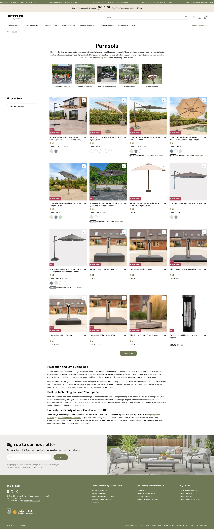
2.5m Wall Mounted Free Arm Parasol (186, 203)
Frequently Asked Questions (174, 525)
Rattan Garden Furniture (188, 490)
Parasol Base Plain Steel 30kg (102, 335)
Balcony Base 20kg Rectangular (103, 269)
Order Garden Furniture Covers (103, 496)
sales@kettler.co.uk (32, 500)
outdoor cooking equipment (69, 417)
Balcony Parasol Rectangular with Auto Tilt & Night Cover (144, 204)
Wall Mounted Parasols (107, 86)
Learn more (158, 156)
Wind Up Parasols (85, 86)
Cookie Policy (156, 525)
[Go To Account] (199, 17)
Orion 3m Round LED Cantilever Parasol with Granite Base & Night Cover (184, 138)
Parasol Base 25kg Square (141, 269)
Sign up (61, 457)
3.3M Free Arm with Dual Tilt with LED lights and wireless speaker (106, 204)
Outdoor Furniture (13, 26)
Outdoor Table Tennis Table (189, 499)
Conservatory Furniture (32, 26)
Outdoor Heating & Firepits (65, 26)
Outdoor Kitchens (186, 493)
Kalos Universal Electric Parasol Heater (183, 336)
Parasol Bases (129, 86)
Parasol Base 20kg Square (60, 335)
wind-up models (103, 57)
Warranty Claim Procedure (101, 499)
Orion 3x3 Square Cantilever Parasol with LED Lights (145, 138)
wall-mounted (86, 57)
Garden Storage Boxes (87, 26)
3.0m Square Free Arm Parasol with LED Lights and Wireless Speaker (65, 270)
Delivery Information (144, 496)
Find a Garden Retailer (100, 490)
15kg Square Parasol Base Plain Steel (185, 269)
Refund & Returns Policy (146, 493)
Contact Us (96, 502)
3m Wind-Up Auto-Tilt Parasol (84, 402)
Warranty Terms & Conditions (196, 525)
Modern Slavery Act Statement (148, 499)
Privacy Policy (144, 525)
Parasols (48, 26)
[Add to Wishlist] (84, 100)
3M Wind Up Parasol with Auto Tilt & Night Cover (105, 138)
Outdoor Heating (186, 496)
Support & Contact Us (199, 26)
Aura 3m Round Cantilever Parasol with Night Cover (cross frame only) (65, 138)
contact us (79, 423)
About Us (140, 490)
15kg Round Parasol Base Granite (144, 335)
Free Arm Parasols (62, 86)
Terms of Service (131, 525)
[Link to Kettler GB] (16, 17)
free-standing (158, 55)
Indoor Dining (123, 26)
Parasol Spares (152, 86)
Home (8, 32)
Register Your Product (99, 493)
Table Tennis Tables (107, 26)
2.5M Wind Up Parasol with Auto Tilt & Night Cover (65, 204)
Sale (133, 26)
